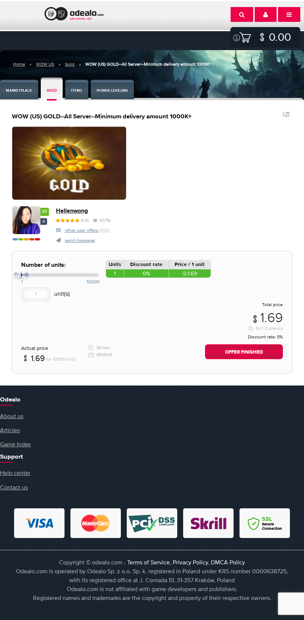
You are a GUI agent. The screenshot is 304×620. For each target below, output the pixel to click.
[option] (69, 163)
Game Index (15, 444)
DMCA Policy (228, 562)
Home (19, 64)
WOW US (45, 64)
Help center (15, 472)
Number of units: (43, 265)
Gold (70, 64)
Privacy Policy (190, 562)
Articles (10, 430)
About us (11, 416)
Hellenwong (72, 211)
